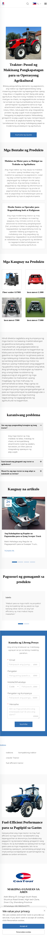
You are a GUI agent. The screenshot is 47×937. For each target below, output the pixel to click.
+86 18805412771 (21, 906)
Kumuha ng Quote (23, 135)
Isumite (23, 724)
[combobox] (14, 686)
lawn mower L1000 (35, 292)
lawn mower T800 (11, 320)
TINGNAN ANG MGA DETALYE (12, 279)
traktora (9, 752)
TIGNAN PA (9, 551)
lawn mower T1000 (35, 320)
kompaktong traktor (27, 752)
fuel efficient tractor (14, 763)
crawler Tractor (12, 758)
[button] (14, 562)
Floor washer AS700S (12, 292)
